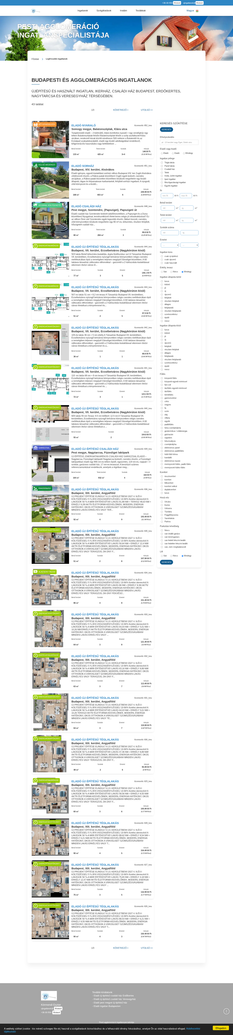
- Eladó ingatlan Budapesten (106, 1006)
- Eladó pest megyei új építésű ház (109, 1002)
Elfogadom (221, 1028)
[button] (83, 11)
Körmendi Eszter (51, 1004)
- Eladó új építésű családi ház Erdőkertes (113, 995)
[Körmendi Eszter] (36, 11)
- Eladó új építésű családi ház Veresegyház (114, 999)
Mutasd (177, 3)
